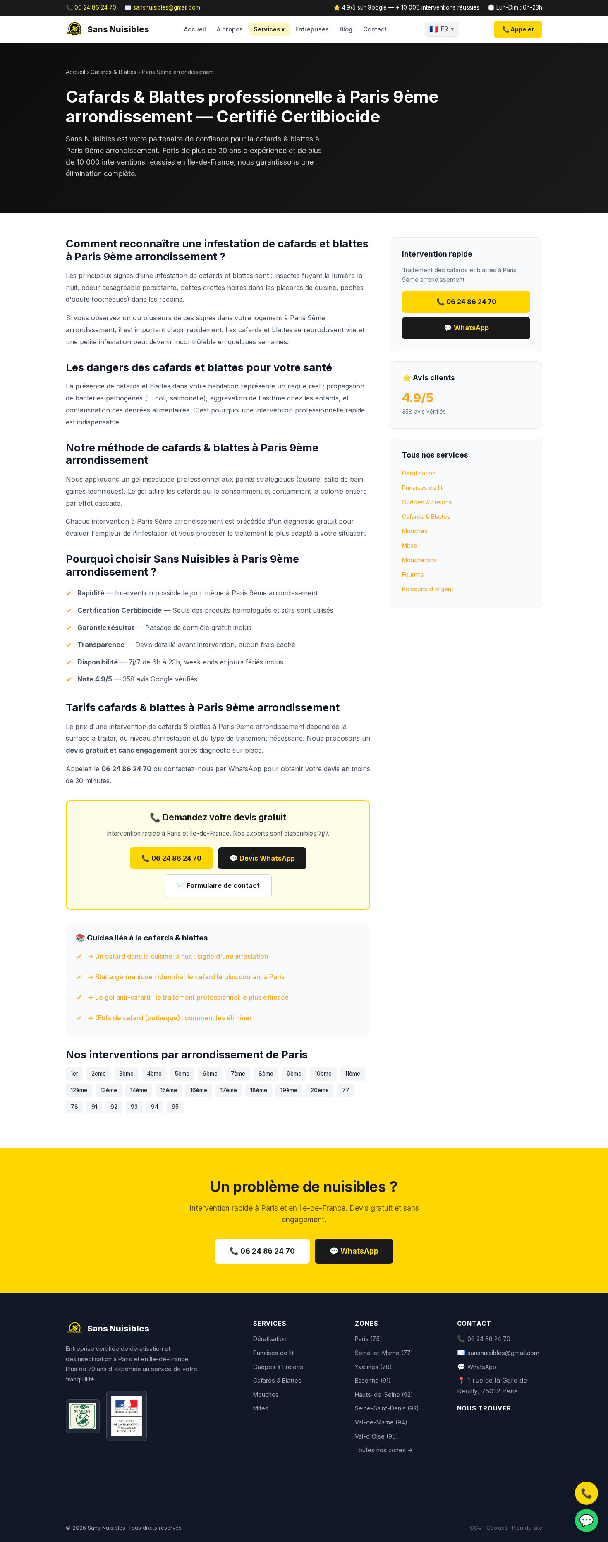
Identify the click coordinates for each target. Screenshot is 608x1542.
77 (345, 1090)
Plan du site (527, 1527)
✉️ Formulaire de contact (218, 885)
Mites (409, 545)
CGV (476, 1527)
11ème (352, 1073)
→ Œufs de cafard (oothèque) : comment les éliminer (169, 1018)
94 (154, 1106)
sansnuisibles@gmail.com (503, 1352)
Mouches (415, 531)
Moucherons (419, 560)
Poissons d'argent (427, 588)
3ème (126, 1073)
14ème (138, 1090)
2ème (98, 1073)
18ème (258, 1090)
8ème (266, 1073)
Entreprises (312, 29)
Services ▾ (269, 29)
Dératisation (419, 473)
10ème (323, 1073)
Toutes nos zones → (384, 1449)
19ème (288, 1090)
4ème (154, 1073)
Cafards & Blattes (113, 72)
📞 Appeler (518, 29)
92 (113, 1106)
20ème (320, 1090)
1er (74, 1073)
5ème (182, 1073)
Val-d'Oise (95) (376, 1436)
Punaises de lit (422, 487)
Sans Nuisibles (118, 29)
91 (94, 1106)
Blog (346, 29)
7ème (238, 1073)
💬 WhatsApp (466, 328)
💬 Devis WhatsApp (262, 858)
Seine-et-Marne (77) (384, 1352)
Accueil (195, 29)
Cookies (496, 1527)
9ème (294, 1073)
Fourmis (413, 574)
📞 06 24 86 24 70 (91, 7)
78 (74, 1106)
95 (175, 1106)
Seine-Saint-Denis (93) (387, 1408)
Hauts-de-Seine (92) (384, 1394)
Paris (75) (368, 1338)
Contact (375, 29)
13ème (109, 1090)
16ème (198, 1090)
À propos (230, 29)
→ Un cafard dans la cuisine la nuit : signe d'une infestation (177, 956)
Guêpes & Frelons (427, 502)
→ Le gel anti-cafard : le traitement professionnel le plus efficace (188, 997)
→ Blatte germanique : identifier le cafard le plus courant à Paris (186, 977)
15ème (168, 1090)
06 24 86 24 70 (488, 1338)
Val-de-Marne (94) (381, 1422)
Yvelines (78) (373, 1366)
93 (134, 1106)
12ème (79, 1090)
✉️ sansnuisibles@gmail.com (162, 7)
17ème (228, 1090)
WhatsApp (244, 769)
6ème (210, 1073)
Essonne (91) (373, 1380)
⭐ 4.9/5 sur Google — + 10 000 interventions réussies (406, 7)
